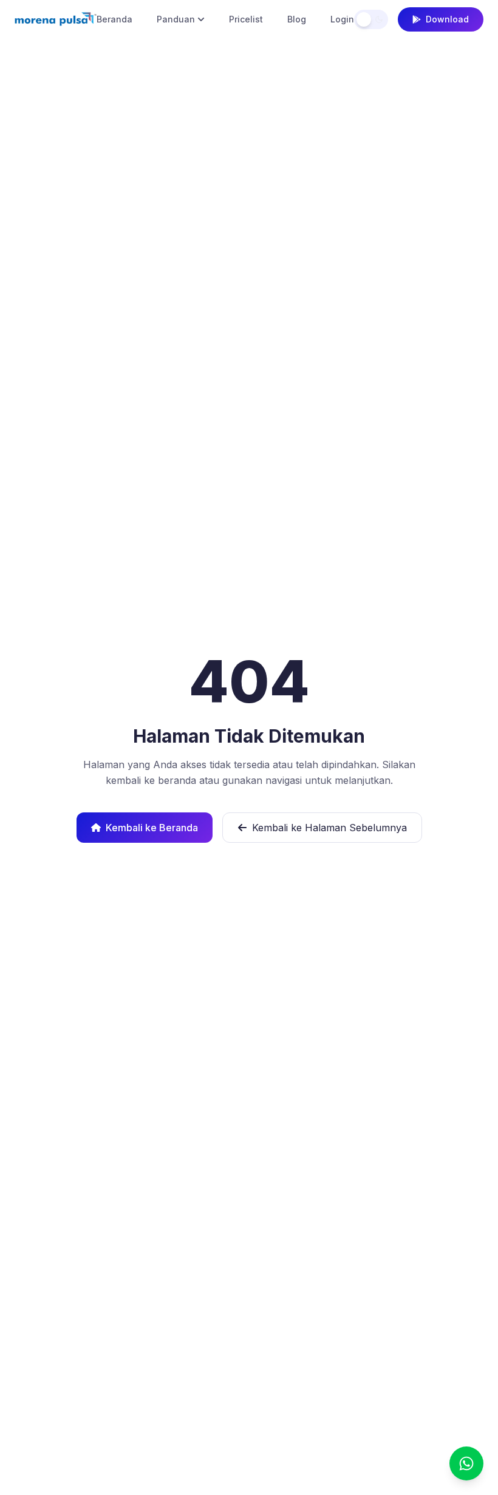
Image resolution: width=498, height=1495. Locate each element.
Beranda (114, 19)
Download (447, 19)
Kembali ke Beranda (152, 828)
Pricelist (246, 19)
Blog (296, 19)
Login (342, 19)
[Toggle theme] (371, 19)
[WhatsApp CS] (466, 1463)
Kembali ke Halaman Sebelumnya (329, 828)
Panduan (176, 19)
